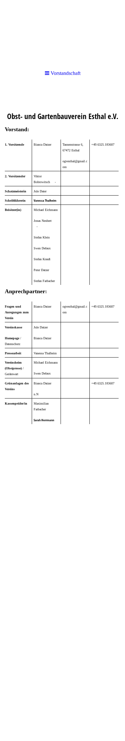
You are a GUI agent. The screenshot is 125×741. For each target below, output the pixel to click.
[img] (62, 32)
